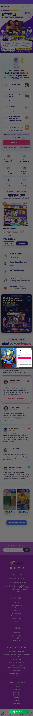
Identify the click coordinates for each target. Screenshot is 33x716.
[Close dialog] (31, 349)
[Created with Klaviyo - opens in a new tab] (16, 367)
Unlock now (24, 357)
